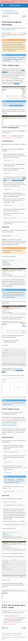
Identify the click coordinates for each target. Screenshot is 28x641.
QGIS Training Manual (9, 10)
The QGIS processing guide (10, 11)
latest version (13, 2)
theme (15, 637)
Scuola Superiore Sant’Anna (8, 29)
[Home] (2, 10)
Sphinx (8, 637)
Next (23, 16)
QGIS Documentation (15, 5)
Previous (6, 16)
